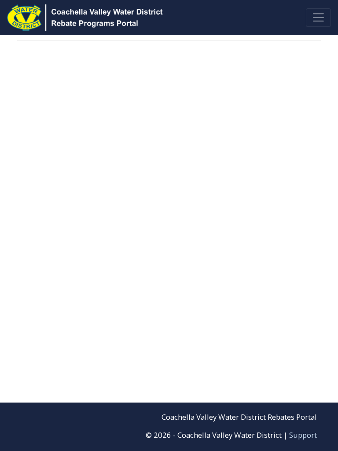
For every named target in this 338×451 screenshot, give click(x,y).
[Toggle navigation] (318, 17)
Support (303, 435)
